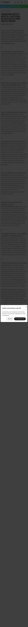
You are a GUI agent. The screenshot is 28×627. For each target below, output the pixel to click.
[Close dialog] (26, 307)
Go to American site (20, 318)
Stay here (10, 318)
